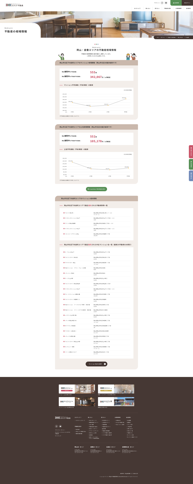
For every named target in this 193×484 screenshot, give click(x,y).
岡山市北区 (180, 37)
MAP (82, 447)
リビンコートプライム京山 (72, 234)
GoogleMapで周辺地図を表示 (97, 189)
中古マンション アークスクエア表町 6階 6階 (77, 304)
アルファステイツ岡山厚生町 (72, 283)
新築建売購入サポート (93, 422)
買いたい (148, 8)
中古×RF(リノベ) (93, 420)
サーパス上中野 (69, 278)
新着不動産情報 (79, 433)
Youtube (166, 2)
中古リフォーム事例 (120, 424)
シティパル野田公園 (70, 336)
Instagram (162, 2)
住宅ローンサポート (93, 428)
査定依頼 (104, 428)
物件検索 (78, 429)
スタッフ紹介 (130, 424)
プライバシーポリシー (60, 430)
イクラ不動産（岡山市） (107, 435)
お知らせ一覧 (130, 430)
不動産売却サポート (106, 426)
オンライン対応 (130, 435)
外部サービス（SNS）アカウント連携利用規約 (94, 437)
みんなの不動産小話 (120, 422)
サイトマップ (58, 435)
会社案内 (188, 8)
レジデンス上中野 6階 (70, 315)
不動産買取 (104, 424)
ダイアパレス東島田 (70, 325)
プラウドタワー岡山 (70, 262)
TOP (158, 37)
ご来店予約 (129, 426)
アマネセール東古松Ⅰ (71, 331)
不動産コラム (130, 432)
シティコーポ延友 (69, 273)
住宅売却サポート (106, 420)
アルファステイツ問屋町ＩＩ (72, 299)
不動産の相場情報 (171, 37)
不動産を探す (167, 8)
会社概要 (129, 420)
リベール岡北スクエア (71, 352)
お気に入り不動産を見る (81, 431)
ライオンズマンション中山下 (72, 218)
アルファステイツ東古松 (71, 257)
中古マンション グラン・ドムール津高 (75, 268)
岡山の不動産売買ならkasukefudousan (118, 476)
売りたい (157, 8)
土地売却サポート (106, 422)
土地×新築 (91, 424)
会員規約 (91, 435)
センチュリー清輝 (69, 346)
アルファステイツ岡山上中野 (72, 341)
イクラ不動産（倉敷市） (107, 432)
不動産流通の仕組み (93, 426)
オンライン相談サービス (132, 437)
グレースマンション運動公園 (72, 294)
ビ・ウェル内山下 (69, 252)
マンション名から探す (95, 364)
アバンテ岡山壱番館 (70, 223)
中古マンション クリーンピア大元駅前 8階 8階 (78, 310)
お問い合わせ (130, 428)
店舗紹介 (129, 422)
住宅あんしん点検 (92, 432)
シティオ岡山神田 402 (71, 320)
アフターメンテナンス (93, 430)
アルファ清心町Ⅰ (69, 213)
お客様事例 (178, 8)
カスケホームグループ (80, 420)
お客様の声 (118, 420)
